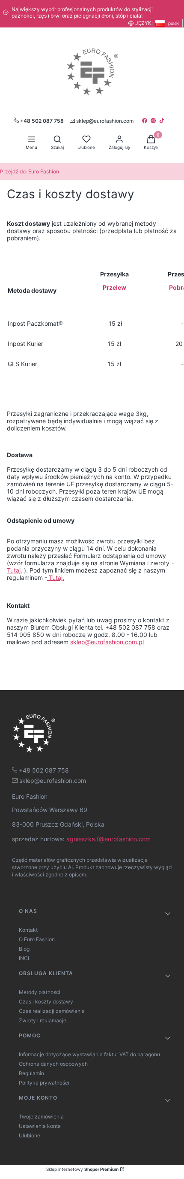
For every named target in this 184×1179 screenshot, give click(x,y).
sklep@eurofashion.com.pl (107, 642)
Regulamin (31, 1073)
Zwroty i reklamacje (42, 1020)
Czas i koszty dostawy (46, 1001)
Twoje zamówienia (41, 1116)
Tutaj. (14, 570)
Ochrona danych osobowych (53, 1064)
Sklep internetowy (82, 1169)
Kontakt (28, 930)
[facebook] (145, 120)
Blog (24, 949)
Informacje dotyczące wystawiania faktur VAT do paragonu (89, 1054)
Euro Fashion (29, 171)
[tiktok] (162, 120)
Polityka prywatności (44, 1082)
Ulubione (29, 1135)
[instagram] (154, 120)
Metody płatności (39, 992)
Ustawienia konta (40, 1126)
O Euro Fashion (37, 939)
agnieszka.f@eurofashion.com (108, 839)
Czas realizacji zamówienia (52, 1011)
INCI (24, 958)
